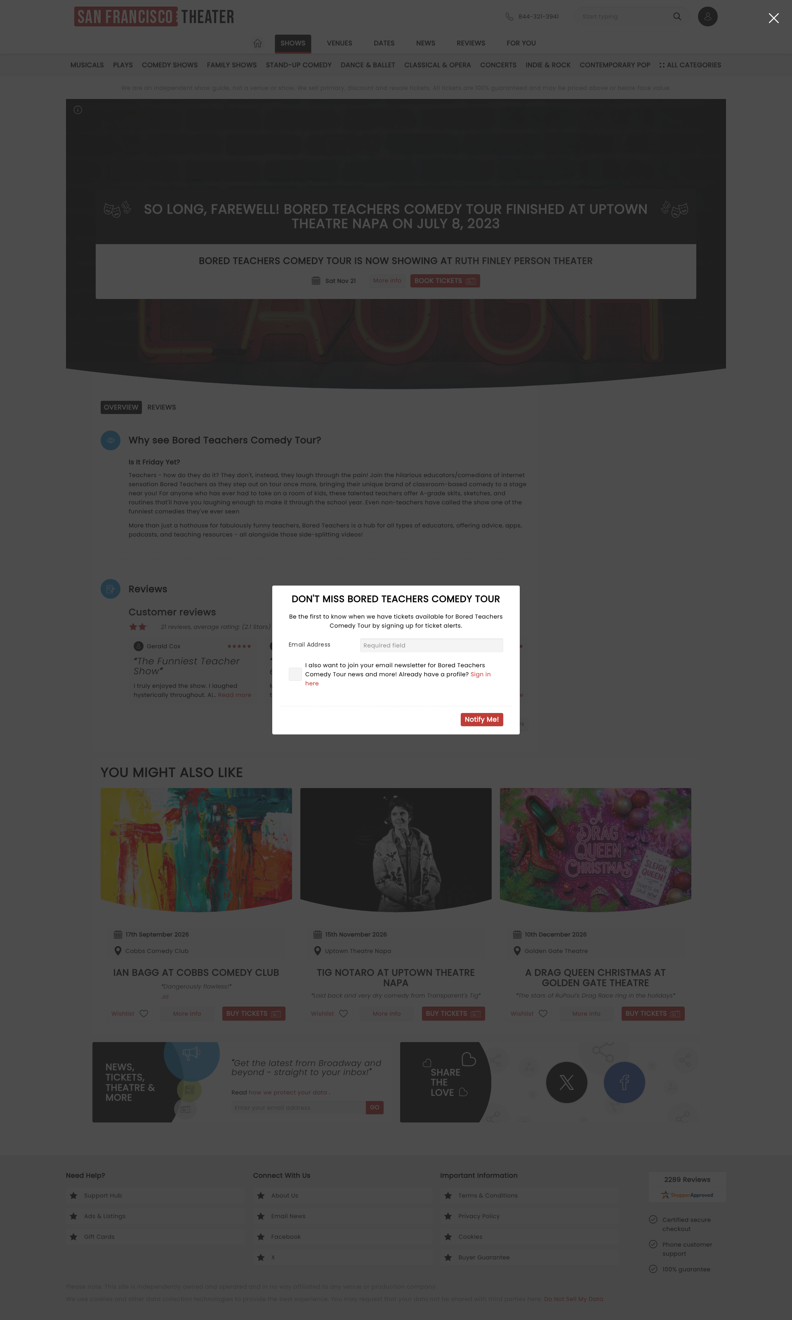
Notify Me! (482, 719)
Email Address (309, 644)
